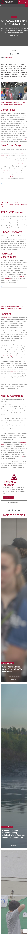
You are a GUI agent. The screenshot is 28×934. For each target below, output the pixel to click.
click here (11, 228)
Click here (21, 456)
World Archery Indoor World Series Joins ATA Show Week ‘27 (12, 669)
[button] (1, 5)
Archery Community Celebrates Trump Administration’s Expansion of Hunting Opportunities (13, 834)
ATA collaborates (7, 317)
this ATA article (4, 171)
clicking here (21, 276)
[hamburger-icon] (26, 5)
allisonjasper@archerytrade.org (17, 176)
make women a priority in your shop (16, 379)
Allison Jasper (4, 176)
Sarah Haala (8, 278)
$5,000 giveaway (19, 163)
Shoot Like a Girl (14, 371)
